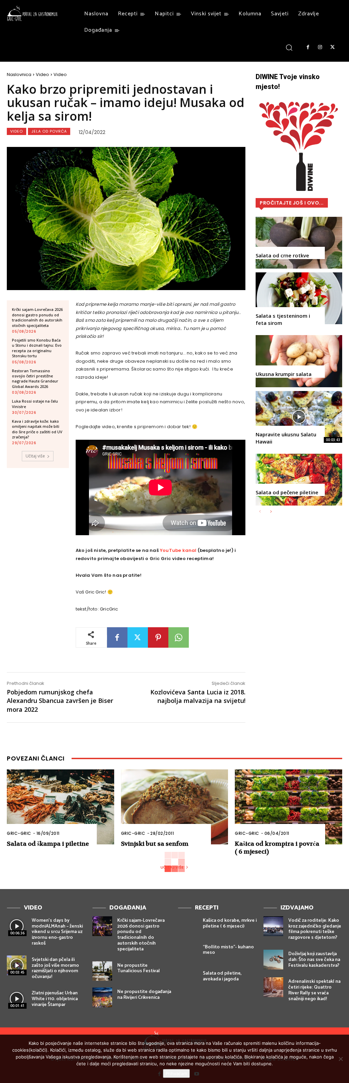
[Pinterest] (158, 637)
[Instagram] (320, 47)
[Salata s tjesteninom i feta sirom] (299, 298)
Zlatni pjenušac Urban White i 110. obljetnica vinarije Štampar (55, 999)
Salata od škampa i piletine (48, 844)
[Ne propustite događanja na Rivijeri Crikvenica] (102, 997)
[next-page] (271, 512)
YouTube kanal (178, 550)
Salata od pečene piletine (287, 492)
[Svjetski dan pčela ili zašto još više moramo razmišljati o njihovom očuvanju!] (17, 965)
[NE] (340, 1058)
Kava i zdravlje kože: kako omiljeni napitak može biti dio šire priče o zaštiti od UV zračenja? (37, 429)
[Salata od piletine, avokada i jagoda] (188, 979)
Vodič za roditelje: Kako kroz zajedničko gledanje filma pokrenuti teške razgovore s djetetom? (314, 929)
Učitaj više (35, 456)
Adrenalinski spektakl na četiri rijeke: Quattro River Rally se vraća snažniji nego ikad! (314, 990)
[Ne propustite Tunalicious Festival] (102, 971)
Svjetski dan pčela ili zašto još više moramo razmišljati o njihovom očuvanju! (55, 968)
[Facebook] (308, 47)
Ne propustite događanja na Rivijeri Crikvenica (144, 995)
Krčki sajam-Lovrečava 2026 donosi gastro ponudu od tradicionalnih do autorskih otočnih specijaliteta (37, 317)
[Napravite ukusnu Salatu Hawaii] (299, 417)
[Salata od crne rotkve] (299, 243)
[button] (289, 47)
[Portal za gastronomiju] (32, 13)
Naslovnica (19, 74)
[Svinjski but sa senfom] (174, 806)
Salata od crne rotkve (282, 255)
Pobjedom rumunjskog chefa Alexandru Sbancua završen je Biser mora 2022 (60, 700)
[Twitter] (333, 47)
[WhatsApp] (178, 637)
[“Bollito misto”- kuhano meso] (188, 953)
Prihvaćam (176, 1073)
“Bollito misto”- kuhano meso (228, 950)
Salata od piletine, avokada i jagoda (222, 976)
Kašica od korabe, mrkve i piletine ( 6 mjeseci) (230, 923)
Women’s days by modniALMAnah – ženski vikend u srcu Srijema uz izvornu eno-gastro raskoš (57, 932)
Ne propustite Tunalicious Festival (138, 968)
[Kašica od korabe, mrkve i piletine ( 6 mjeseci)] (188, 926)
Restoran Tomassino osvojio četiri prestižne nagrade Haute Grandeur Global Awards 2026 (35, 378)
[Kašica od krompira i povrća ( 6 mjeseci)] (288, 806)
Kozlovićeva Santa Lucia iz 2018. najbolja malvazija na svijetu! (197, 696)
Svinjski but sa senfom (154, 844)
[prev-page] (260, 512)
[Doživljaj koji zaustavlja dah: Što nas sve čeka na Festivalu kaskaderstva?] (273, 959)
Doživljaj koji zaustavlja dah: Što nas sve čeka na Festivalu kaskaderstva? (314, 959)
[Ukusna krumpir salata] (299, 361)
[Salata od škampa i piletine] (60, 806)
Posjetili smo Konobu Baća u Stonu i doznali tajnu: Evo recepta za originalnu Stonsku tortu (37, 347)
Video (42, 74)
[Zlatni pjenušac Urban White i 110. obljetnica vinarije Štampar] (17, 999)
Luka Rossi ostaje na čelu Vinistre (35, 403)
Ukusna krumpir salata (284, 374)
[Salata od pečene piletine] (299, 480)
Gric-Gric (19, 833)
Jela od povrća (49, 131)
